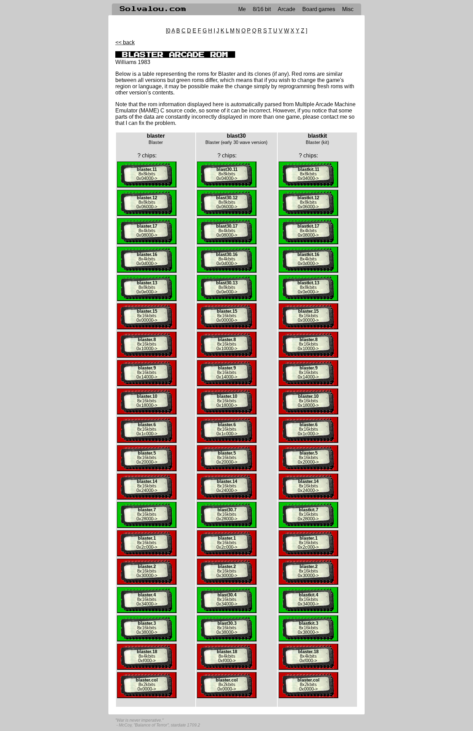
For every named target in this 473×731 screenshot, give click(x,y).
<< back (125, 42)
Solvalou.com (153, 9)
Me (242, 9)
